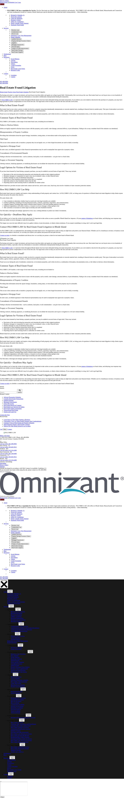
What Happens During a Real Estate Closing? (17, 424)
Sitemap (2, 466)
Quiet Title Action (9, 403)
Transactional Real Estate (11, 410)
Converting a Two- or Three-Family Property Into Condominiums (22, 421)
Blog (5, 55)
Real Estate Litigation (22, 92)
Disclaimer (3, 463)
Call (1, 429)
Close (2, 797)
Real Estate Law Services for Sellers (14, 407)
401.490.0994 (4, 81)
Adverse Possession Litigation (12, 397)
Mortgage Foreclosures (10, 402)
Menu (2, 4)
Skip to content (4, 1)
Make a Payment (5, 435)
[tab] (15, 30)
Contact (6, 73)
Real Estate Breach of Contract (12, 405)
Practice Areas (12, 92)
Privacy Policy (4, 465)
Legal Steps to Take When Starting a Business (17, 419)
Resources (7, 57)
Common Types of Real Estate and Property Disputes (19, 423)
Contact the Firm (5, 415)
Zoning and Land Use (10, 412)
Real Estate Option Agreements (13, 408)
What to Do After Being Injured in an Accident (17, 426)
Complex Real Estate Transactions (13, 399)
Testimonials (7, 54)
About (5, 7)
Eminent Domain (8, 400)
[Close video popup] (0, 781)
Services (6, 28)
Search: (2, 388)
